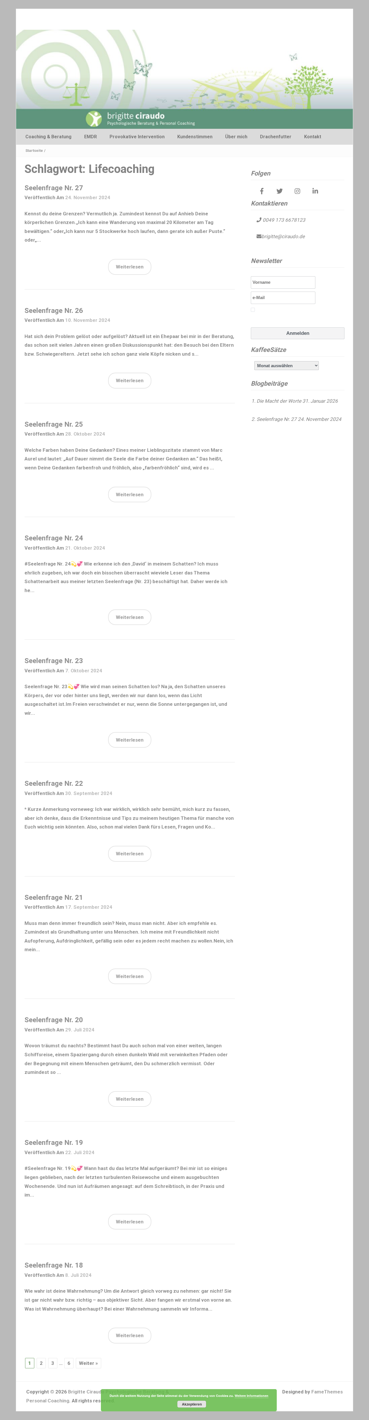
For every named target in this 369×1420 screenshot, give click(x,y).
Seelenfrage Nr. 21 (54, 897)
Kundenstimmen (194, 136)
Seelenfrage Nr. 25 (54, 424)
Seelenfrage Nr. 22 (54, 783)
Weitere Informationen (251, 1395)
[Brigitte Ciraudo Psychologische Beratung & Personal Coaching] (184, 79)
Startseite (34, 150)
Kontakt (312, 136)
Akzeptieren (192, 1404)
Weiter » (88, 1363)
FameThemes (327, 1392)
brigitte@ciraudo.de (283, 236)
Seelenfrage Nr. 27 (54, 188)
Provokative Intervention (137, 136)
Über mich (236, 136)
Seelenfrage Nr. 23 (54, 661)
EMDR (90, 136)
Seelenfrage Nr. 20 (54, 1020)
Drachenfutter (275, 136)
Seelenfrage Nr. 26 (54, 311)
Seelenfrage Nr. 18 (54, 1265)
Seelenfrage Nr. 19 (54, 1143)
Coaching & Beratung (48, 136)
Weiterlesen (130, 267)
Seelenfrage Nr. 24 (54, 538)
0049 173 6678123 (283, 220)
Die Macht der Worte (279, 401)
